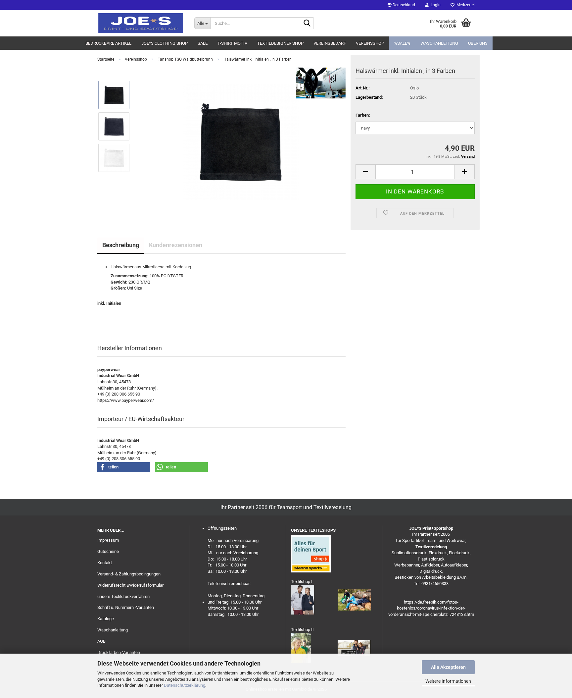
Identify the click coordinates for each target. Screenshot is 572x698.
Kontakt (104, 562)
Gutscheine (108, 551)
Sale (203, 43)
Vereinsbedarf (329, 43)
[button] (401, 5)
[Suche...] (307, 23)
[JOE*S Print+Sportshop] (140, 23)
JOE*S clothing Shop (164, 43)
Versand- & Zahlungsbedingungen (129, 573)
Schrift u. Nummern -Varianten (125, 607)
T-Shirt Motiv (232, 43)
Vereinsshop (370, 43)
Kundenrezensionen (175, 245)
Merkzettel (464, 5)
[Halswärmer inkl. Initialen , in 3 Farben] (241, 141)
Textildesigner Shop (280, 43)
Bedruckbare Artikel (108, 43)
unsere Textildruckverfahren (123, 596)
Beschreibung (120, 245)
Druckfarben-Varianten (118, 652)
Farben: (363, 115)
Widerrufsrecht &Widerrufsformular (130, 585)
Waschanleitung (439, 43)
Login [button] (435, 5)
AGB (101, 641)
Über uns (478, 43)
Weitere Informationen (448, 681)
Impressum (108, 540)
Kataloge (105, 618)
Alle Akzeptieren (448, 667)
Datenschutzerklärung (184, 685)
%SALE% (402, 43)
